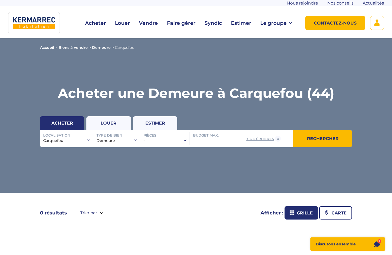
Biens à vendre (73, 47)
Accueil (47, 47)
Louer (122, 23)
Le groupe (273, 23)
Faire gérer (181, 23)
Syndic (213, 23)
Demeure (101, 47)
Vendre (148, 23)
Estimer (241, 23)
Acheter (95, 23)
